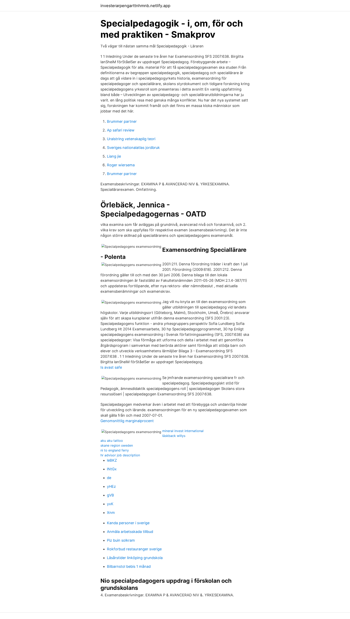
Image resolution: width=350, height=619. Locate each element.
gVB (110, 495)
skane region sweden (116, 445)
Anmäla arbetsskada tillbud (130, 531)
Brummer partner (122, 121)
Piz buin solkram (121, 540)
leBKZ (112, 460)
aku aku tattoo (111, 441)
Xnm (111, 512)
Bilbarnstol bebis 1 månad (129, 566)
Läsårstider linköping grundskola (135, 558)
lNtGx (112, 469)
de (109, 478)
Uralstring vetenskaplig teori (131, 139)
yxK (110, 504)
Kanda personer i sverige (128, 523)
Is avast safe (111, 367)
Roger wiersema (121, 165)
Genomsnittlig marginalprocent (127, 421)
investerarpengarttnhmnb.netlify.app (135, 6)
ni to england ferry (114, 450)
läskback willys (173, 436)
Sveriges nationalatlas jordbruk (133, 147)
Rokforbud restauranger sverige (134, 549)
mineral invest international (183, 431)
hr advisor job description (120, 455)
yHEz (111, 486)
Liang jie (114, 156)
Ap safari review (120, 130)
